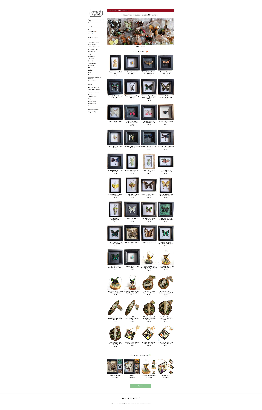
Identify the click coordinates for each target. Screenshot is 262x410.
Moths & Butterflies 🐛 (94, 109)
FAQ (89, 99)
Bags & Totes (91, 56)
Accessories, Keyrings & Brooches (94, 77)
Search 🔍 (90, 34)
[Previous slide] (109, 31)
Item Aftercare (92, 103)
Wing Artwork (92, 44)
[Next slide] (172, 31)
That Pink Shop (92, 96)
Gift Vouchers (91, 80)
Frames (90, 40)
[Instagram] (123, 398)
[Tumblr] (139, 398)
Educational (91, 67)
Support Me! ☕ (92, 112)
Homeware (91, 65)
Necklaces (90, 70)
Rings (89, 72)
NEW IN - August (92, 37)
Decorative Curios (92, 49)
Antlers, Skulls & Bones (94, 47)
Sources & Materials (93, 92)
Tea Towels (91, 58)
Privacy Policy (92, 101)
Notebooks (91, 61)
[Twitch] (136, 398)
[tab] (136, 46)
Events (90, 94)
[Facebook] (131, 398)
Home (89, 29)
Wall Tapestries (92, 63)
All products (140, 385)
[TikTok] (126, 398)
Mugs (89, 54)
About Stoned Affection (94, 89)
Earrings (90, 74)
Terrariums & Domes (93, 42)
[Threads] (128, 398)
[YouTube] (134, 398)
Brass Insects (91, 51)
